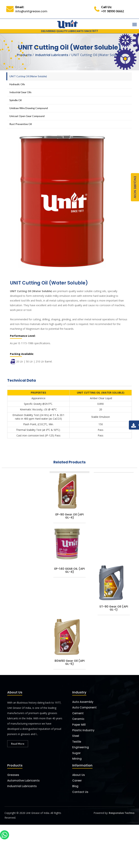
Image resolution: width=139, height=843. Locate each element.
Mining (77, 759)
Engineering (80, 747)
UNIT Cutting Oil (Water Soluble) (28, 76)
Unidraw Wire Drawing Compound (28, 108)
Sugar (76, 753)
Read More (17, 743)
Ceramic (78, 719)
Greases (13, 775)
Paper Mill (79, 725)
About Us (78, 775)
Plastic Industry (83, 730)
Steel (75, 736)
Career (77, 780)
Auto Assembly (82, 702)
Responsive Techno (121, 813)
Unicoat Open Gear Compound (27, 116)
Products (24, 55)
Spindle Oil (15, 100)
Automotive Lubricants (23, 780)
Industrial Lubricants (52, 55)
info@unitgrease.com (31, 11)
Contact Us (80, 792)
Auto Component (84, 707)
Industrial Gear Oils (20, 92)
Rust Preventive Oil (20, 124)
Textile (76, 742)
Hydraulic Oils (17, 84)
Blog (75, 786)
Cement (78, 713)
